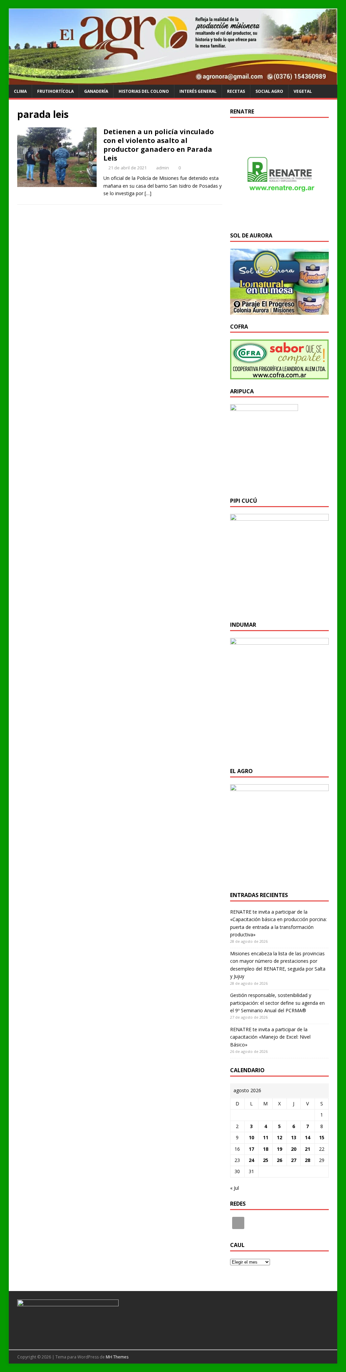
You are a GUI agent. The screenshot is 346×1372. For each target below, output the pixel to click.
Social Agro (269, 91)
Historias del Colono (144, 91)
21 (307, 1149)
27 (293, 1160)
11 (265, 1137)
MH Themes (117, 1357)
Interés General (198, 91)
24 (251, 1160)
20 (293, 1149)
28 (307, 1160)
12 (279, 1137)
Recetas (236, 91)
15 (321, 1137)
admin (162, 168)
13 (293, 1137)
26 (279, 1160)
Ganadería (96, 91)
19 (279, 1149)
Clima (20, 91)
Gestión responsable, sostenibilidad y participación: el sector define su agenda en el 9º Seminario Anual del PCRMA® (277, 1003)
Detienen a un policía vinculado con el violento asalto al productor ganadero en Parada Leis (158, 145)
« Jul (234, 1188)
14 (307, 1137)
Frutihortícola (55, 91)
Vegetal (303, 91)
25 (265, 1160)
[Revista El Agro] (173, 81)
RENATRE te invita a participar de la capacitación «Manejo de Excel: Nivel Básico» (270, 1037)
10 (251, 1137)
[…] (148, 193)
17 (251, 1149)
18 (265, 1149)
